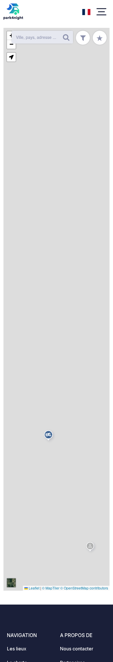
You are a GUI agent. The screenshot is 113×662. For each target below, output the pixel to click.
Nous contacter (76, 649)
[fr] (86, 11)
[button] (91, 547)
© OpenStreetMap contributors (84, 587)
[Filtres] (83, 38)
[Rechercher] (66, 37)
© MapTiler (50, 587)
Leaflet (33, 587)
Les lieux (16, 649)
